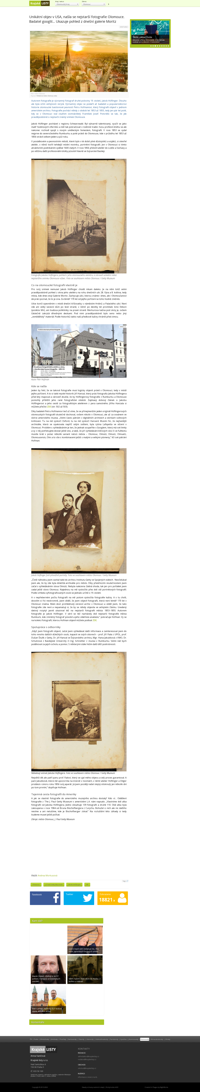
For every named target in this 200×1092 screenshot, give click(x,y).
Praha (36, 1039)
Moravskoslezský (157, 1039)
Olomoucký (144, 1039)
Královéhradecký (102, 1039)
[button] (67, 4)
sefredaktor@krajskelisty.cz (88, 1056)
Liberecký (90, 1039)
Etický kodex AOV (112, 1087)
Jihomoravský (133, 1039)
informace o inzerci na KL (87, 1077)
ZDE (49, 406)
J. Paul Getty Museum (54, 884)
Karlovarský (72, 1039)
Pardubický (114, 1039)
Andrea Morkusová (47, 875)
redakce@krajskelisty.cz (87, 1059)
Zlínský (167, 1039)
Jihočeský (54, 1039)
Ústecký (81, 1039)
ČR (31, 1039)
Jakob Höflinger (74, 884)
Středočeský (44, 1039)
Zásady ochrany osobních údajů (93, 1087)
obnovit (108, 4)
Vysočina (123, 1039)
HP (87, 884)
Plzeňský (63, 1039)
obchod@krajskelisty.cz (87, 1068)
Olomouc (36, 884)
